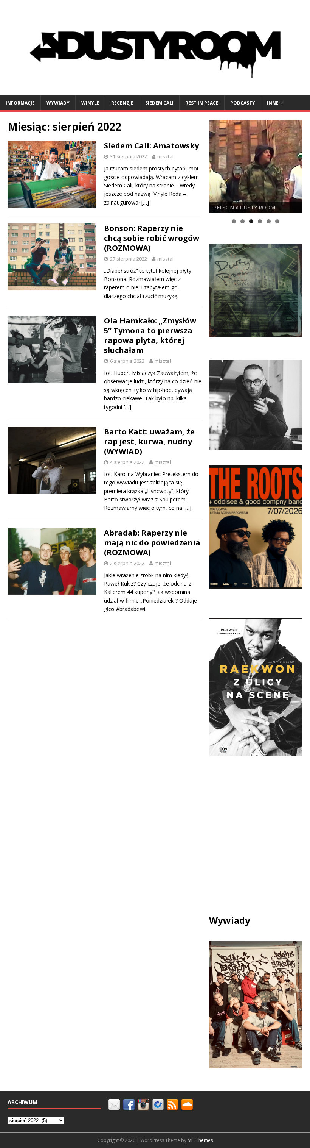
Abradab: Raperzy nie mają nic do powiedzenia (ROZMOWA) (152, 543)
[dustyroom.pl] (155, 90)
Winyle (90, 103)
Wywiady (58, 103)
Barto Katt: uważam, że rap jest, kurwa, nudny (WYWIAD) (149, 441)
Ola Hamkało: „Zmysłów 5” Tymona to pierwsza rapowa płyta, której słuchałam (150, 335)
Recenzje (122, 103)
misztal (165, 156)
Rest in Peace (202, 103)
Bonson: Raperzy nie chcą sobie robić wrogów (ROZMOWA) (151, 238)
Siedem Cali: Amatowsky (151, 146)
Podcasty (242, 103)
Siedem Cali (159, 103)
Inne (273, 103)
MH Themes (200, 1140)
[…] (145, 202)
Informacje (20, 103)
